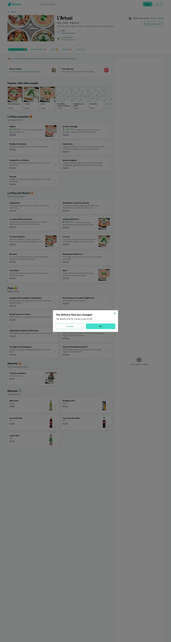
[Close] (114, 313)
